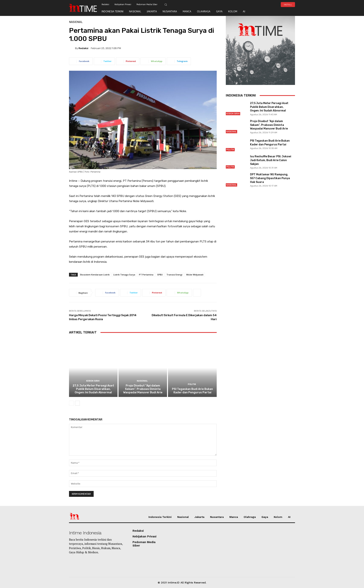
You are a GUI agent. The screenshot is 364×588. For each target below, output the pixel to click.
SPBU (160, 274)
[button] (165, 4)
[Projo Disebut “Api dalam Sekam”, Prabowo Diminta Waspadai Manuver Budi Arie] (142, 368)
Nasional (76, 22)
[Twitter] (288, 11)
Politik (192, 384)
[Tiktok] (270, 11)
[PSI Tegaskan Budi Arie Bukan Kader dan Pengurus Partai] (192, 368)
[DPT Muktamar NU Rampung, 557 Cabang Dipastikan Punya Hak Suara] (236, 180)
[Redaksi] (72, 48)
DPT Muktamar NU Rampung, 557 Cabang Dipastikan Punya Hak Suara (270, 178)
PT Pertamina (146, 274)
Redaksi (83, 48)
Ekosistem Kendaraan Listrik (95, 274)
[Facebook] (294, 11)
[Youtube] (276, 11)
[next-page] (77, 403)
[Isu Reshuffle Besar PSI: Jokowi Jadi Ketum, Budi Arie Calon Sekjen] (236, 162)
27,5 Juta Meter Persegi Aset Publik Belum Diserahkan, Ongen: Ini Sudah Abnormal (93, 389)
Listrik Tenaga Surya (124, 274)
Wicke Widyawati (194, 274)
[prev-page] (71, 403)
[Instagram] (282, 11)
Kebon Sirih (93, 381)
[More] (197, 292)
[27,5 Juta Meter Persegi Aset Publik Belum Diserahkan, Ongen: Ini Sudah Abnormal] (93, 368)
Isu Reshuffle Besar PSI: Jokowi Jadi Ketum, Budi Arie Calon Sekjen (270, 160)
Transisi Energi (174, 274)
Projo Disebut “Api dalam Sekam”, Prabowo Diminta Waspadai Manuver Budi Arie (142, 389)
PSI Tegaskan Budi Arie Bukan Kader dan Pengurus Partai (192, 390)
